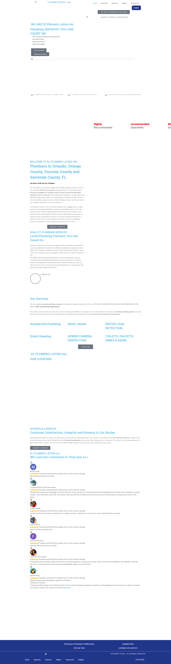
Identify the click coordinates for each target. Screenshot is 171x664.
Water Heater (77, 324)
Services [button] (115, 3)
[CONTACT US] (35, 278)
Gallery (124, 3)
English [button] (136, 8)
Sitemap (140, 660)
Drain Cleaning (40, 336)
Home (95, 3)
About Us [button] (104, 3)
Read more (66, 588)
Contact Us (135, 3)
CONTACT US (45, 274)
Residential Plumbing (45, 324)
